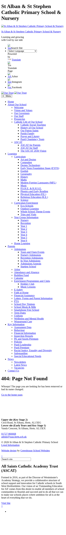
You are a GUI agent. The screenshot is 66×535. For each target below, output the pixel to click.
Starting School (28, 266)
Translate (16, 59)
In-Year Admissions (30, 260)
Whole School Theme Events (35, 211)
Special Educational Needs (27, 356)
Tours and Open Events (32, 252)
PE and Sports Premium (26, 338)
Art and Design (28, 159)
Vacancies (19, 367)
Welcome (19, 107)
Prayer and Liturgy (30, 136)
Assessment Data (22, 327)
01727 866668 (8, 433)
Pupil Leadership (22, 344)
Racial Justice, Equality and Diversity (33, 350)
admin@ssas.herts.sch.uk (14, 436)
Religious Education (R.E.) (34, 197)
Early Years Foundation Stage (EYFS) (40, 168)
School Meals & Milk (25, 307)
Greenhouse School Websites (35, 450)
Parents (11, 246)
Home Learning (22, 243)
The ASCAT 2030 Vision (33, 150)
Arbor (17, 269)
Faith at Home (21, 292)
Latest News (20, 365)
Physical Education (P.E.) (33, 194)
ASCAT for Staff (29, 148)
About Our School (17, 104)
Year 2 (24, 229)
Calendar (18, 278)
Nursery (25, 220)
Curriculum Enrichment (26, 203)
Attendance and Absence (26, 272)
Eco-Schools (27, 205)
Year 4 (24, 234)
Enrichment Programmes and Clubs (32, 281)
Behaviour (19, 330)
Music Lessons (28, 286)
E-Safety (18, 289)
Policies (18, 341)
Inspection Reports (23, 336)
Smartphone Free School (26, 310)
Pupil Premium (21, 347)
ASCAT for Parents (30, 145)
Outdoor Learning (30, 208)
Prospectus (19, 119)
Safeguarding (21, 353)
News (11, 359)
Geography (26, 174)
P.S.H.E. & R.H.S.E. (31, 188)
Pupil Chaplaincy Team (32, 139)
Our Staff (19, 116)
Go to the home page (11, 394)
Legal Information (10, 445)
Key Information (16, 324)
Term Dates (20, 312)
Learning (12, 153)
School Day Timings (24, 304)
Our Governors (21, 113)
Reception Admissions (32, 257)
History (24, 176)
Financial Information (25, 333)
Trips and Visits (28, 214)
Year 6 (24, 240)
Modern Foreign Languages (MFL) (38, 182)
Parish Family (27, 133)
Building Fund (21, 275)
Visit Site (5, 503)
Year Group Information (26, 217)
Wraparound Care (23, 321)
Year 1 (24, 226)
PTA (16, 301)
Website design (8, 450)
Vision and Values (23, 110)
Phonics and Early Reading (34, 191)
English (24, 171)
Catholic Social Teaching (33, 124)
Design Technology (30, 165)
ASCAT (18, 142)
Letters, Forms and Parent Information (33, 298)
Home (11, 101)
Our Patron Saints (29, 130)
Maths (24, 179)
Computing (26, 162)
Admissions (20, 249)
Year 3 (24, 231)
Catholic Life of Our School (28, 122)
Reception (26, 223)
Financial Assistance (24, 295)
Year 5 (24, 237)
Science (24, 200)
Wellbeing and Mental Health (29, 318)
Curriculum (20, 156)
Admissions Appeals (31, 263)
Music (24, 185)
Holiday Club (27, 284)
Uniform (18, 315)
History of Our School (32, 127)
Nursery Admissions (31, 255)
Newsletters (20, 362)
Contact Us (13, 370)
